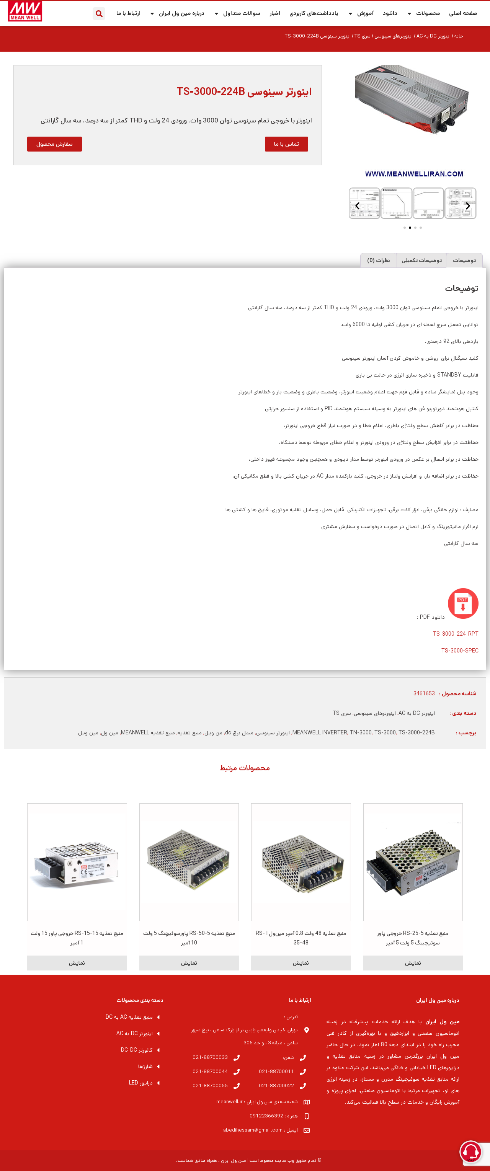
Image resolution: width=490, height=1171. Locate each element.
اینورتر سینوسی (273, 733)
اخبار (275, 13)
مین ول (109, 733)
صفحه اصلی (463, 13)
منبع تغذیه (190, 733)
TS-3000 (385, 733)
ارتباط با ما (128, 13)
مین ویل (88, 733)
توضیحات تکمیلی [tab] (422, 260)
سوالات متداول (241, 13)
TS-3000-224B (417, 733)
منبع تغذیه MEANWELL (148, 733)
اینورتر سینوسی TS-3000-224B (244, 92)
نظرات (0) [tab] (378, 260)
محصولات (428, 13)
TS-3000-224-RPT (456, 634)
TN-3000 (361, 733)
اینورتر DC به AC (433, 36)
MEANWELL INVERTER (319, 733)
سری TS (362, 36)
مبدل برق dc (239, 733)
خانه (458, 36)
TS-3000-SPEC (460, 651)
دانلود (390, 13)
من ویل (213, 733)
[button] (99, 13)
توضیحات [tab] (464, 260)
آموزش (365, 13)
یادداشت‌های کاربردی (313, 13)
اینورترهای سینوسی (393, 36)
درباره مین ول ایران (181, 13)
